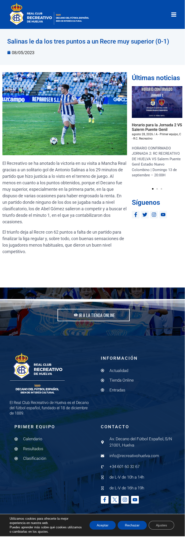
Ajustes (161, 525)
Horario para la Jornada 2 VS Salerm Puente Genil (157, 127)
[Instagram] (154, 214)
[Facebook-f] (136, 214)
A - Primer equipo (167, 134)
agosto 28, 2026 (142, 134)
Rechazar (132, 525)
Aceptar (102, 525)
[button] (152, 189)
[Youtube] (163, 214)
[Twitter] (145, 214)
